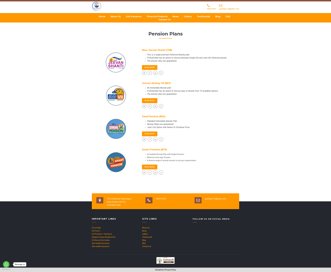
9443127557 (211, 9)
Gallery (188, 16)
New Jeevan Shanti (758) (157, 50)
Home (102, 16)
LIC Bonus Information (101, 240)
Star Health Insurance (100, 243)
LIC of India (96, 228)
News (176, 16)
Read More (150, 67)
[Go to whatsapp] (6, 264)
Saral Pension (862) (153, 116)
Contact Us (165, 19)
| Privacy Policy (170, 270)
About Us (116, 16)
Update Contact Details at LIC (103, 237)
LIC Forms (96, 231)
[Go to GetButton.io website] (6, 269)
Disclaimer (159, 270)
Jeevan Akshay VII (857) (156, 83)
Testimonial (203, 16)
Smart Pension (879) (154, 149)
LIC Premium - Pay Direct (102, 234)
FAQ (228, 16)
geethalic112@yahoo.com (229, 9)
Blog (217, 16)
